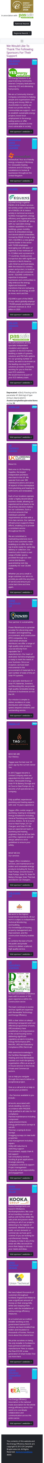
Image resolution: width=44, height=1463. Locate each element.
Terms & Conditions (24, 1452)
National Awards (22, 23)
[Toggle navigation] (22, 41)
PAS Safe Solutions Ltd (13, 325)
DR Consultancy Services (14, 965)
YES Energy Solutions (14, 62)
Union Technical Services (13, 1265)
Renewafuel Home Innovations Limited (14, 143)
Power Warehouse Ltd (14, 603)
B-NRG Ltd (13, 406)
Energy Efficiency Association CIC (14, 1373)
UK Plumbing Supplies (13, 448)
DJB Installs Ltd (14, 894)
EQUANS (13, 188)
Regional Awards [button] (21, 33)
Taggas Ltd (14, 723)
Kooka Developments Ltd (14, 1189)
